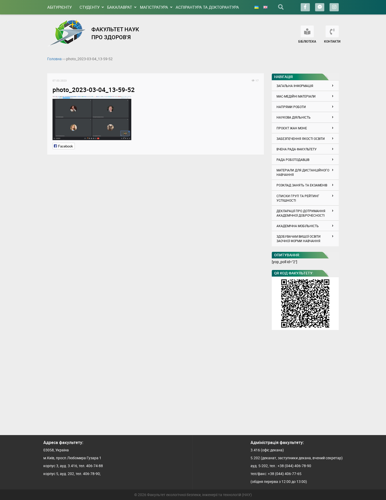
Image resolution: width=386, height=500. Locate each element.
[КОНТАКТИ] (332, 31)
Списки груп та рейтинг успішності (298, 198)
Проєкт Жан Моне (292, 128)
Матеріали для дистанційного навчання (303, 172)
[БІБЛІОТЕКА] (307, 31)
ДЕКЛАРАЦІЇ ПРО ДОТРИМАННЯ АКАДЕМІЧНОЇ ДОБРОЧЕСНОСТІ (301, 213)
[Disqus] (155, 225)
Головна (54, 58)
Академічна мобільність (298, 226)
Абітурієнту (59, 7)
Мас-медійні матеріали (296, 96)
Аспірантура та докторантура (207, 7)
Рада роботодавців (293, 159)
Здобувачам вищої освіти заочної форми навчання (299, 238)
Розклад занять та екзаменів (302, 185)
